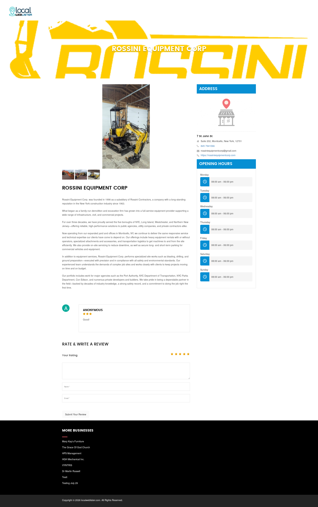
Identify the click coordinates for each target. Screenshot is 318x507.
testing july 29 (70, 483)
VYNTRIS (67, 465)
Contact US (303, 6)
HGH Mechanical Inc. (73, 459)
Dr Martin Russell (71, 471)
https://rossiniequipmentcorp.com (218, 155)
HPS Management (71, 453)
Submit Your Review (75, 414)
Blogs (286, 6)
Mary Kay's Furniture (73, 441)
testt (64, 477)
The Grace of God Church (76, 447)
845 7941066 (208, 145)
